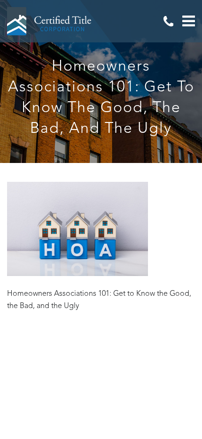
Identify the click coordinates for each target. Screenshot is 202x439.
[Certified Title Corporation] (49, 21)
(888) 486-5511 (168, 21)
